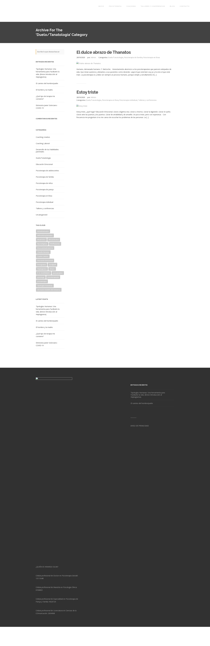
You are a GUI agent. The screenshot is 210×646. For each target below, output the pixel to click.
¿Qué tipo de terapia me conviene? (45, 97)
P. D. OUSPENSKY (43, 273)
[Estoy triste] (81, 106)
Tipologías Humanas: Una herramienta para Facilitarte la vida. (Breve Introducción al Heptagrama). (47, 73)
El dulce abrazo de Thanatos (103, 52)
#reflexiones (55, 244)
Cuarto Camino (42, 256)
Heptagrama (42, 269)
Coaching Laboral (43, 143)
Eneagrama (41, 265)
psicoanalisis (58, 273)
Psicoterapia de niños (44, 183)
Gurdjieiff (52, 265)
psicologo (40, 277)
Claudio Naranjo (43, 252)
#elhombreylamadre (44, 235)
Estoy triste (87, 92)
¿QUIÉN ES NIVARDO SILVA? (47, 567)
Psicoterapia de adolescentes (47, 171)
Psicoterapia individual (44, 202)
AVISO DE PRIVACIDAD (140, 426)
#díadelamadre (43, 231)
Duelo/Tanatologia (43, 158)
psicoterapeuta (53, 277)
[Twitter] (163, 639)
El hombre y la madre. (44, 90)
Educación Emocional (44, 164)
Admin (93, 57)
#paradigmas (42, 244)
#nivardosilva (54, 240)
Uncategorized (41, 215)
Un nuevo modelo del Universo (48, 290)
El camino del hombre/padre (47, 83)
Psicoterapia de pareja (44, 189)
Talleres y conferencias (45, 208)
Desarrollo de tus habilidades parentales (47, 150)
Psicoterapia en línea (44, 196)
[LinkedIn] (169, 639)
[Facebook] (157, 639)
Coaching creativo (43, 137)
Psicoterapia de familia (45, 177)
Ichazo (52, 269)
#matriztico (41, 240)
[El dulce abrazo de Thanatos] (88, 63)
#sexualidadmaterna (45, 248)
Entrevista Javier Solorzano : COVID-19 (47, 106)
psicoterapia (42, 281)
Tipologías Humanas (44, 285)
